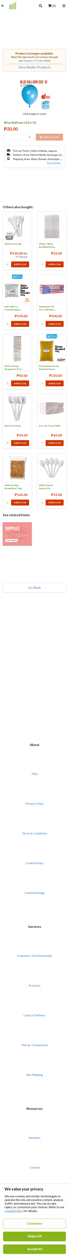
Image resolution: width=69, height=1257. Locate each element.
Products (34, 985)
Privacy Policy (34, 803)
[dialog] (34, 1220)
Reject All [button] (34, 1236)
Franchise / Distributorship (34, 955)
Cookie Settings (34, 893)
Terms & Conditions (34, 833)
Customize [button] (34, 1223)
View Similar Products (34, 67)
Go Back (34, 587)
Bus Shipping (34, 1074)
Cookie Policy (35, 863)
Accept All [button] (34, 1249)
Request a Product (33, 60)
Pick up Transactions (34, 1045)
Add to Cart (20, 264)
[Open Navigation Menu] (64, 5)
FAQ (35, 774)
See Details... (54, 163)
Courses (34, 1167)
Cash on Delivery (34, 1015)
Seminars (34, 1137)
